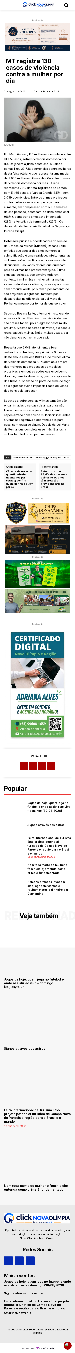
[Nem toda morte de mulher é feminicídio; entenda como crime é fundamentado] (14, 869)
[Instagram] (19, 1260)
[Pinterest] (42, 766)
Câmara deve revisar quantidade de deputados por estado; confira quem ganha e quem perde (20, 479)
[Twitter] (33, 766)
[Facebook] (24, 766)
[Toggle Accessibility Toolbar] (67, 1345)
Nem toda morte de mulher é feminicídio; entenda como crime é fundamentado (47, 868)
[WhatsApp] (51, 766)
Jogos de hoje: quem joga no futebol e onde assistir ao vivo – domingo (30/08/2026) (48, 806)
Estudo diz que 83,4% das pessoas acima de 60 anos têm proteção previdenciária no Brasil (54, 479)
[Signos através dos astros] (14, 825)
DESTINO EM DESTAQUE (41, 857)
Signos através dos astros (46, 825)
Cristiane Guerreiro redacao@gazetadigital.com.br (41, 457)
